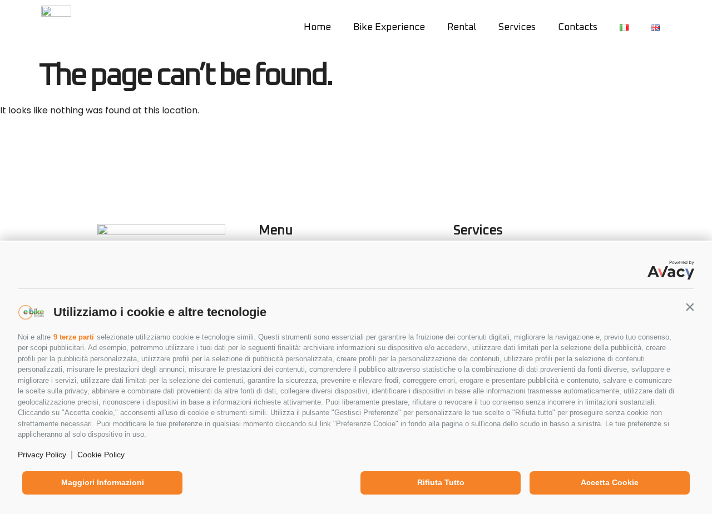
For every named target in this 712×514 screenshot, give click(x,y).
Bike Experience (389, 27)
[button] (689, 306)
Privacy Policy (42, 454)
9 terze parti (73, 337)
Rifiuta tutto (440, 482)
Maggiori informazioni (102, 482)
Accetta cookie (610, 482)
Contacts (577, 27)
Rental (461, 27)
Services (517, 27)
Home (317, 27)
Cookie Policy (101, 454)
